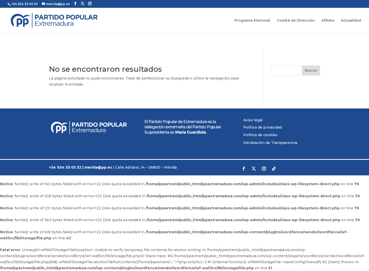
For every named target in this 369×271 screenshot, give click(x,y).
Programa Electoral (252, 21)
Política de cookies (260, 135)
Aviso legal (253, 120)
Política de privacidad (262, 127)
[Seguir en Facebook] (244, 169)
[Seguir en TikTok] (274, 169)
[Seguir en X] (254, 169)
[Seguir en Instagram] (264, 169)
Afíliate (327, 21)
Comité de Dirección (296, 21)
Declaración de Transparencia (270, 142)
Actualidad (351, 21)
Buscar (311, 70)
